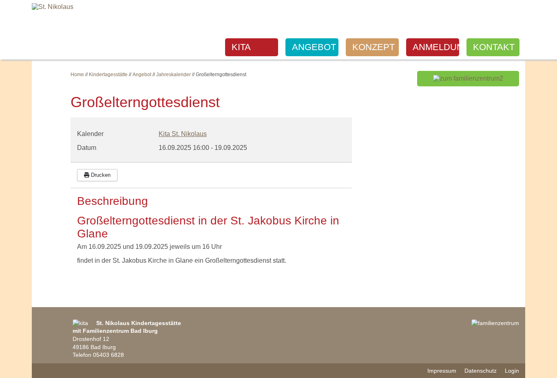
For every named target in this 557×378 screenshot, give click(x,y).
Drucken (100, 175)
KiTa (241, 47)
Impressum (441, 370)
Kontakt (494, 47)
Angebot (314, 47)
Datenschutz (480, 370)
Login (512, 370)
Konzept (373, 47)
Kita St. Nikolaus (183, 133)
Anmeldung (436, 47)
